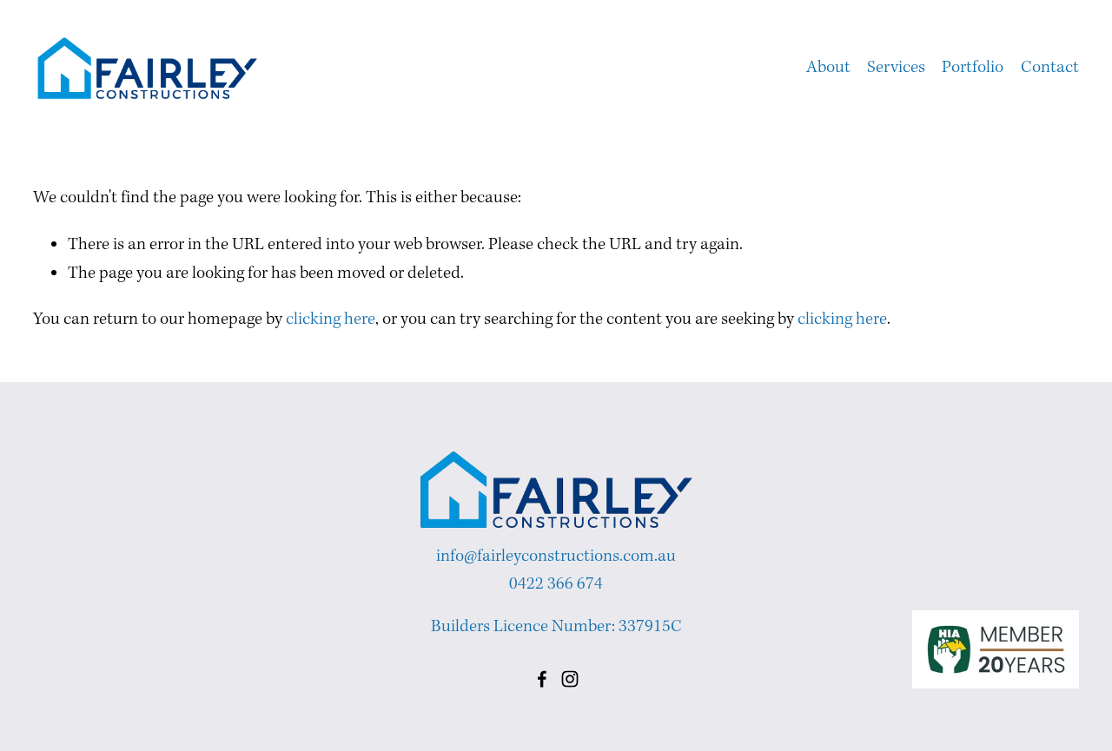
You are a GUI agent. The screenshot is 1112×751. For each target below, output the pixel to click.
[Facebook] (542, 679)
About (828, 68)
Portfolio (972, 68)
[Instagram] (570, 679)
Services (896, 68)
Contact (1050, 68)
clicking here (330, 319)
